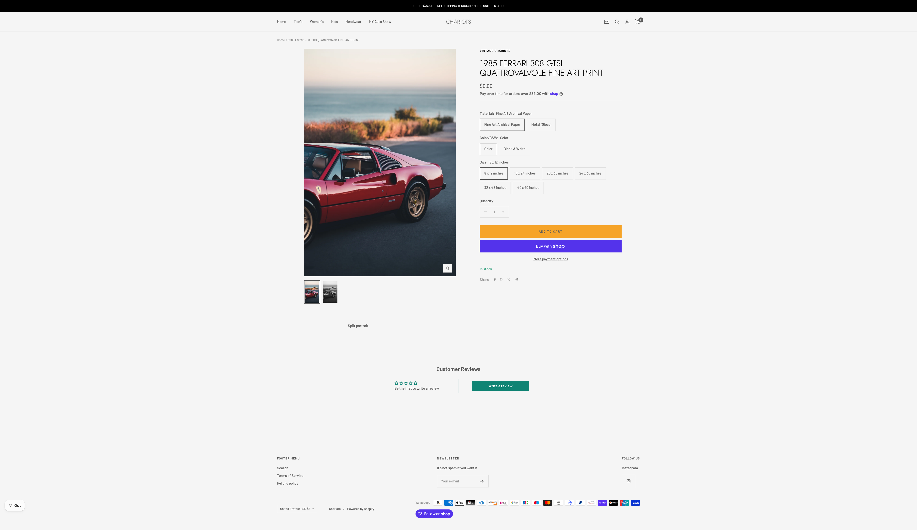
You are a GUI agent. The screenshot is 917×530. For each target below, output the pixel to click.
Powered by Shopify (360, 509)
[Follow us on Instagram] (628, 481)
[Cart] (637, 21)
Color (488, 149)
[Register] (482, 481)
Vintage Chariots (495, 51)
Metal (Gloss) (541, 124)
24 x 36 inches (590, 173)
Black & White (515, 149)
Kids (334, 21)
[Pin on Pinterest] (501, 279)
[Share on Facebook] (495, 279)
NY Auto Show (380, 21)
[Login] (627, 22)
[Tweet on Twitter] (509, 279)
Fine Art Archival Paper (502, 124)
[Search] (617, 22)
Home (281, 21)
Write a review (500, 385)
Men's (298, 21)
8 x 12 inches (493, 173)
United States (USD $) (294, 509)
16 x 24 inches (525, 173)
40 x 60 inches (528, 187)
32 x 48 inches (495, 187)
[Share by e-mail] (516, 279)
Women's (317, 21)
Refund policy (287, 483)
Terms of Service (290, 475)
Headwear (354, 21)
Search (282, 468)
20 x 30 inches (557, 173)
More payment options (550, 259)
